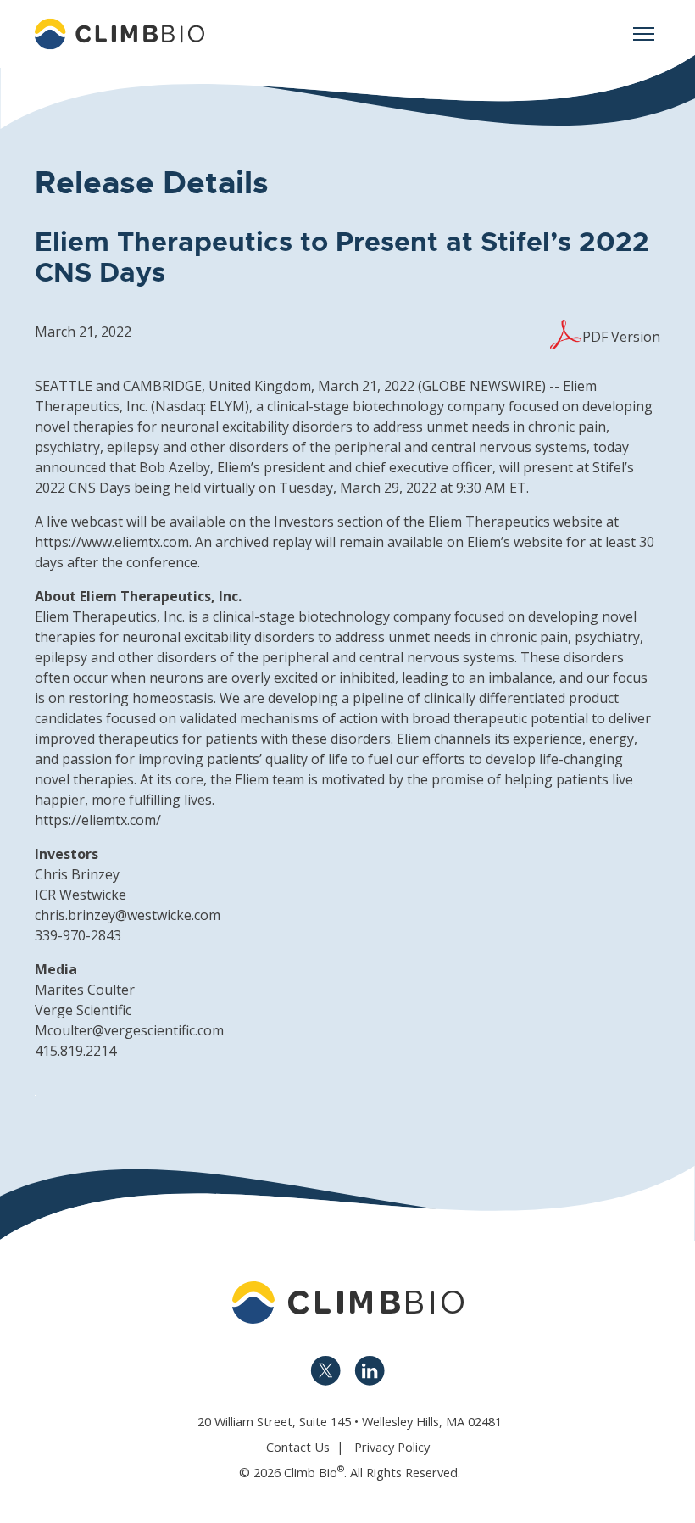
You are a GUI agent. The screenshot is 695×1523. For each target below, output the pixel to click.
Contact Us (298, 1446)
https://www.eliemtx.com (112, 542)
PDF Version (621, 336)
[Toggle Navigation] (643, 34)
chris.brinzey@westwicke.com (127, 915)
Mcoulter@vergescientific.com (129, 1030)
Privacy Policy (392, 1446)
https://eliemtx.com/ (98, 820)
